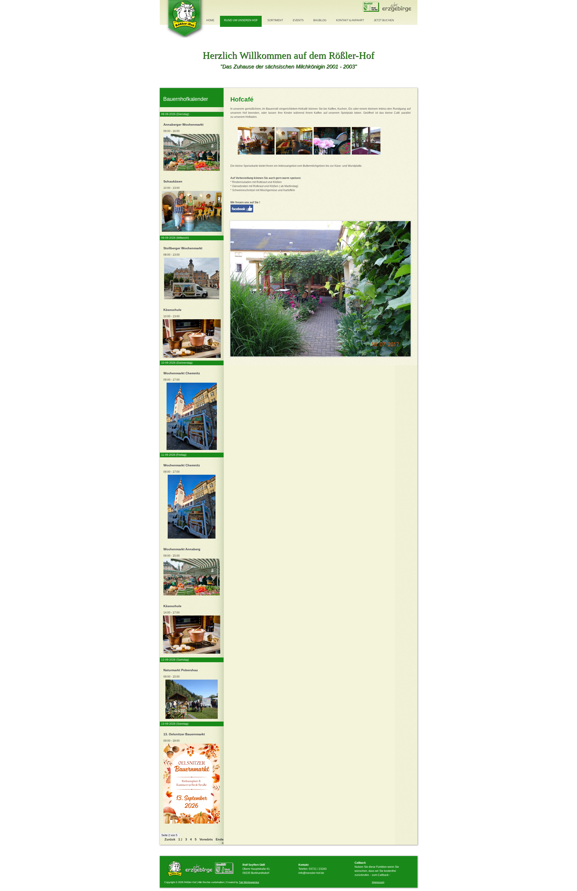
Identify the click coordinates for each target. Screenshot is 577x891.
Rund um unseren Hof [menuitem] (241, 20)
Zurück (170, 839)
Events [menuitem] (298, 20)
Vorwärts (206, 839)
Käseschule (172, 310)
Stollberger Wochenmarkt (182, 248)
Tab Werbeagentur (249, 882)
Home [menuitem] (210, 20)
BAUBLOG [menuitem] (319, 20)
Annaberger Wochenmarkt (183, 124)
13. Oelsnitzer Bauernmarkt (184, 734)
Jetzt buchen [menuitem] (384, 20)
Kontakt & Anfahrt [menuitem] (350, 20)
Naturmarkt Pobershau (180, 670)
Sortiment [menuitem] (275, 20)
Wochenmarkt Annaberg (181, 549)
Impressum (378, 882)
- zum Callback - (380, 875)
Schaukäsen (172, 181)
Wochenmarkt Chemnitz (181, 373)
